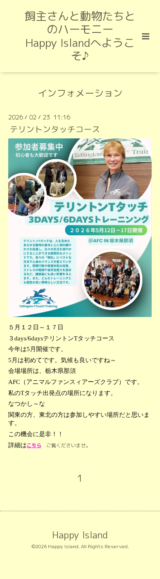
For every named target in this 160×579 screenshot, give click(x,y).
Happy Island (80, 534)
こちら (34, 445)
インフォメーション (80, 93)
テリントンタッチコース (55, 129)
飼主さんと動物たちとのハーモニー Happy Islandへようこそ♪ (80, 36)
